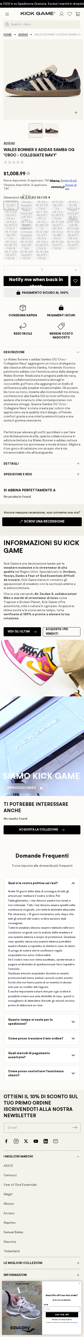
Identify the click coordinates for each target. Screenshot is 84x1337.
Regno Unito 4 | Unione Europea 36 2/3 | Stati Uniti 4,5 (27, 205)
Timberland (11, 1251)
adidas (23, 34)
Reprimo (10, 1222)
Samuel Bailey (13, 1232)
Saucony (10, 1241)
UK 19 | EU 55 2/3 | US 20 (42, 255)
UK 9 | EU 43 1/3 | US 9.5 (27, 225)
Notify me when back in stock (36, 281)
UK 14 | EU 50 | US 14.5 (27, 245)
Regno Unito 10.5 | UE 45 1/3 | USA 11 (73, 225)
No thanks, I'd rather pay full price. (62, 1319)
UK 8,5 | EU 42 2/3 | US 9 (11, 225)
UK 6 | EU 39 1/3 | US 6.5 (11, 215)
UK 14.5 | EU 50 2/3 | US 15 (42, 245)
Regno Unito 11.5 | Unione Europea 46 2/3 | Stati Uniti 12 (27, 235)
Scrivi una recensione (52, 523)
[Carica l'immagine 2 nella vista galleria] (52, 130)
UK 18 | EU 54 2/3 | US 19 (27, 255)
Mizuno (9, 1203)
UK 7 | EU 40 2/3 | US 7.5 (42, 215)
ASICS (8, 1165)
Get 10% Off (62, 1314)
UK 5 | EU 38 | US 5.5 (58, 205)
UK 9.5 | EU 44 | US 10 (42, 225)
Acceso (9, 1213)
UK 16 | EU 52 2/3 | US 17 (73, 245)
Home (8, 34)
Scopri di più (69, 180)
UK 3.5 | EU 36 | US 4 (12, 205)
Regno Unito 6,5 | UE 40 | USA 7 (27, 215)
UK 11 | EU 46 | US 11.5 (11, 235)
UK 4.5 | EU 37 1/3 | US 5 (42, 205)
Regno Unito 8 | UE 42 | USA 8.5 (74, 215)
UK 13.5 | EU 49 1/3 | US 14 (11, 245)
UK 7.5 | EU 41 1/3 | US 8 (58, 215)
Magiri (8, 1194)
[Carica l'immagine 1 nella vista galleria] (36, 130)
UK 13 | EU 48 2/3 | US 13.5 (73, 235)
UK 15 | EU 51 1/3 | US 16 (58, 245)
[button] (7, 14)
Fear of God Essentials (20, 1184)
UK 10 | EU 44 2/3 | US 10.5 (58, 225)
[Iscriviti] (74, 1127)
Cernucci (10, 1175)
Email (46, 1305)
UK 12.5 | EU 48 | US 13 (58, 235)
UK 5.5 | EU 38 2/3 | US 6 (73, 205)
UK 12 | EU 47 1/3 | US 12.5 (42, 235)
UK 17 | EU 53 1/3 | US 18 (11, 255)
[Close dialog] (79, 1283)
